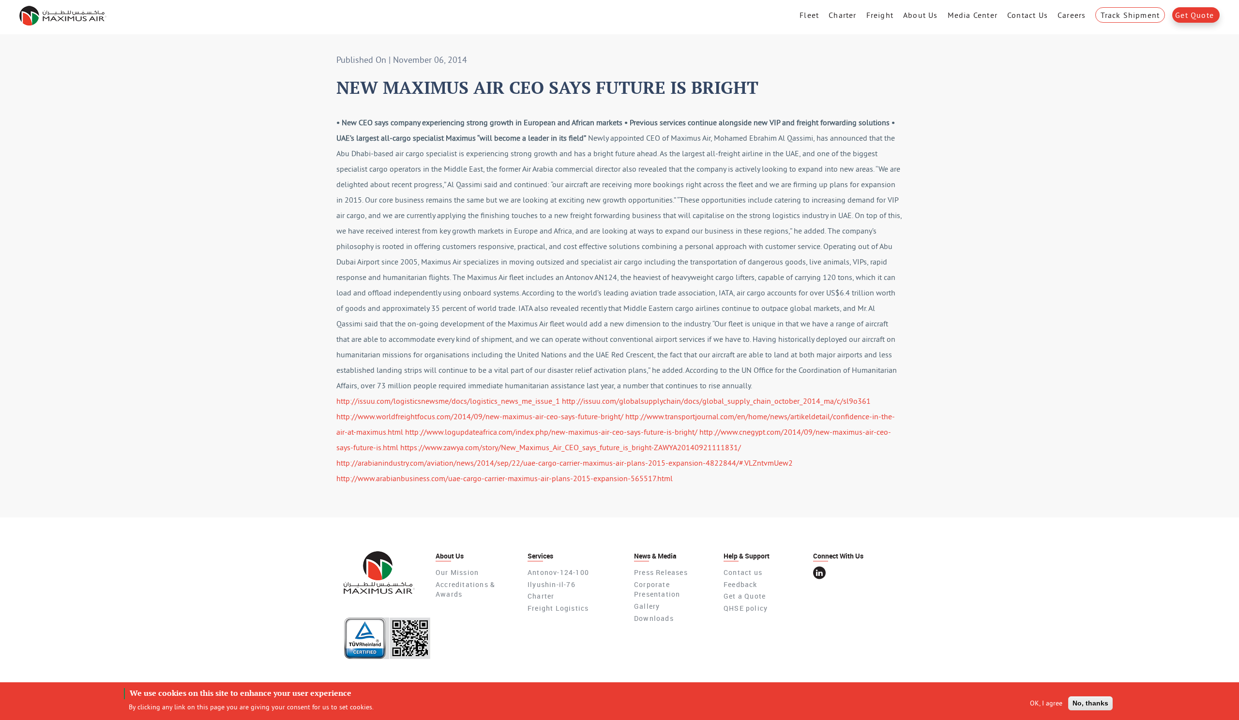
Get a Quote (745, 596)
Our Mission (457, 572)
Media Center (972, 15)
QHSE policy (746, 608)
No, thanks (1090, 703)
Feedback (740, 584)
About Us (920, 15)
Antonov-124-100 (558, 572)
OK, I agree (1046, 703)
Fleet (809, 15)
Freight (879, 15)
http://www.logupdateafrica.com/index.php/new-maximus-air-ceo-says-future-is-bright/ (551, 432)
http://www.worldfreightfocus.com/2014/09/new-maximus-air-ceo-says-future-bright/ (479, 416)
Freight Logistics (558, 608)
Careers (1072, 15)
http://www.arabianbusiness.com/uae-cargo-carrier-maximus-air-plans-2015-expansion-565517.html (504, 478)
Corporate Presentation (657, 589)
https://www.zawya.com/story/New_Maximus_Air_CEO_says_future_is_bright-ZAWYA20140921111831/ (570, 447)
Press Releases (661, 572)
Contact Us (1027, 15)
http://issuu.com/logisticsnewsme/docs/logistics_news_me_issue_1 (448, 401)
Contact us (743, 572)
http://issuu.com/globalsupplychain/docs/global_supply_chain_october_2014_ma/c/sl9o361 (716, 401)
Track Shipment (1130, 15)
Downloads (654, 618)
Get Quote (1194, 15)
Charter (842, 15)
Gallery (647, 606)
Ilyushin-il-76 (551, 584)
